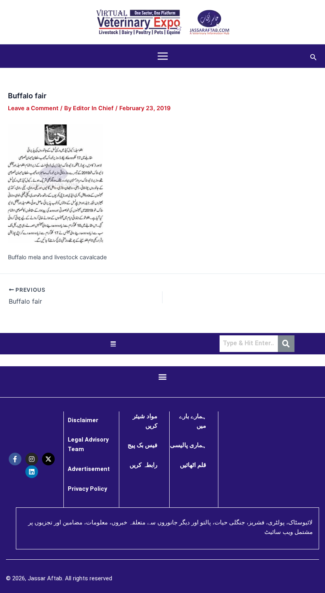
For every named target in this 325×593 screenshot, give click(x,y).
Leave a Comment (33, 108)
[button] (313, 56)
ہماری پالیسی (188, 445)
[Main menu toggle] (162, 56)
